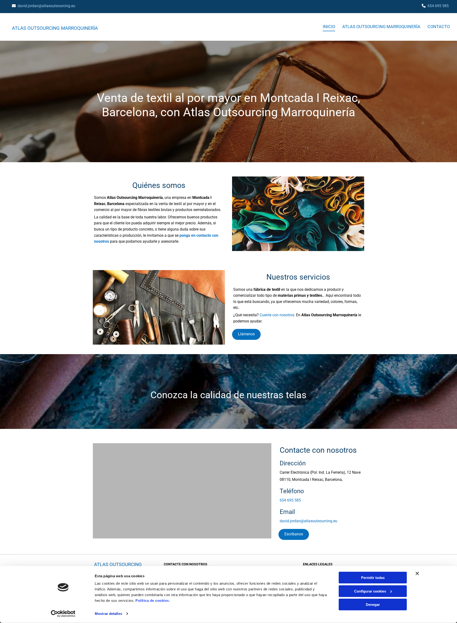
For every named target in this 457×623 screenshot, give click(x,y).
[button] (246, 334)
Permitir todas (373, 578)
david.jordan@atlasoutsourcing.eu (46, 6)
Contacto (438, 26)
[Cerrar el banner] (417, 573)
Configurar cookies (370, 591)
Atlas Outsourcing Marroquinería (55, 28)
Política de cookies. (152, 600)
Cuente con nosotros (277, 315)
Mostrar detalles (108, 614)
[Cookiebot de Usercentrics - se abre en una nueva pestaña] (63, 613)
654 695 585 (438, 6)
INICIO (329, 26)
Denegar (373, 605)
